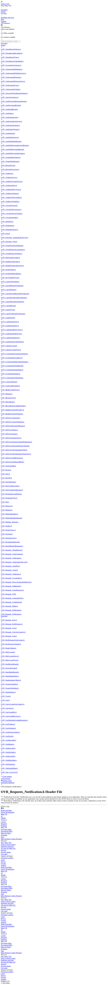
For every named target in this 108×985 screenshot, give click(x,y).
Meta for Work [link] (6, 833)
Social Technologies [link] (7, 812)
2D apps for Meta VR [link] (8, 848)
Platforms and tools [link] (7, 846)
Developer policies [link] (7, 858)
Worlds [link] (3, 818)
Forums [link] (3, 863)
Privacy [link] (3, 862)
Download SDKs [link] (6, 831)
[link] (5, 4)
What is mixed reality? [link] (8, 845)
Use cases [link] (4, 854)
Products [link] (4, 826)
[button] (54, 2)
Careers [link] (3, 822)
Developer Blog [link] (6, 829)
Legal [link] (3, 860)
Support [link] (3, 865)
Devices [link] (3, 850)
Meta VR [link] (4, 814)
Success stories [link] (6, 852)
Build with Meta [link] (6, 810)
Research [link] (4, 824)
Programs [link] (4, 835)
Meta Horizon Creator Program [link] (11, 839)
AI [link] (2, 816)
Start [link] (2, 837)
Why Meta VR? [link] (6, 843)
